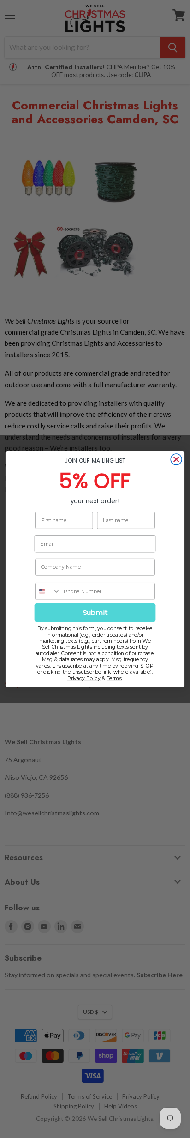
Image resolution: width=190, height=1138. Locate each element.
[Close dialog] (176, 458)
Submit (95, 612)
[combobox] (48, 591)
